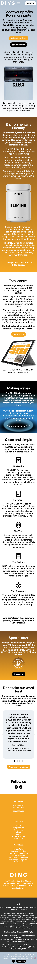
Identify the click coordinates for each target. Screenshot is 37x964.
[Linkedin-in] (20, 787)
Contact (18, 834)
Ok (13, 961)
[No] (34, 958)
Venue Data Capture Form (18, 857)
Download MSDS (18, 855)
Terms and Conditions (18, 851)
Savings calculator (18, 828)
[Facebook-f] (16, 787)
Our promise (18, 830)
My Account (18, 862)
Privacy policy (21, 961)
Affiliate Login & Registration (18, 860)
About (18, 832)
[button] (3, 734)
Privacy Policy (18, 849)
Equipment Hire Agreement (18, 853)
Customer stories (18, 836)
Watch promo (18, 838)
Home (18, 826)
